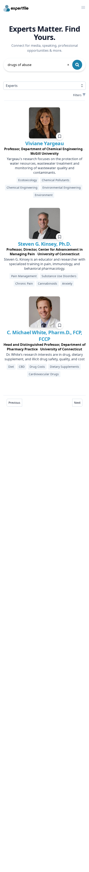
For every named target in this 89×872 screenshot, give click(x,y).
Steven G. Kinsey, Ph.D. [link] (44, 243)
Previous (14, 403)
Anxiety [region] (67, 283)
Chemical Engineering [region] (22, 187)
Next (77, 403)
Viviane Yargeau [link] (44, 143)
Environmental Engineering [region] (61, 187)
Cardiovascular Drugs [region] (44, 374)
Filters (77, 95)
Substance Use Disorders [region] (59, 276)
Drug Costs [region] (37, 367)
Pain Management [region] (24, 276)
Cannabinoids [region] (47, 283)
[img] (44, 122)
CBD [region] (22, 367)
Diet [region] (11, 367)
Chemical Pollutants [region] (55, 180)
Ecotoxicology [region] (27, 180)
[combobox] (38, 65)
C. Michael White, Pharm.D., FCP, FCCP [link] (44, 335)
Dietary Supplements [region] (64, 367)
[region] (44, 151)
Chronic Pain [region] (24, 283)
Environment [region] (44, 195)
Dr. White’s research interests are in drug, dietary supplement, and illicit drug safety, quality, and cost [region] (45, 356)
